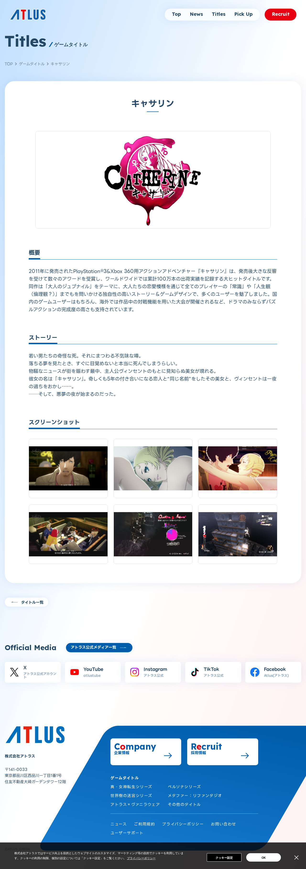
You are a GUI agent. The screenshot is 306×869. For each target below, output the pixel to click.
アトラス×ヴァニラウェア (135, 805)
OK (264, 857)
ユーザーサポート (127, 833)
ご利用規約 (144, 824)
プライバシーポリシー (183, 824)
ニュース (118, 824)
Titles (218, 14)
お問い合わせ (223, 824)
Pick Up (243, 14)
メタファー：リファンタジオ (195, 796)
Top (176, 14)
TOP (9, 64)
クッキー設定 (224, 857)
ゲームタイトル (32, 64)
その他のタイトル (184, 805)
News (196, 14)
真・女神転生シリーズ (131, 787)
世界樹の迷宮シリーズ (131, 796)
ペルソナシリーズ (184, 787)
